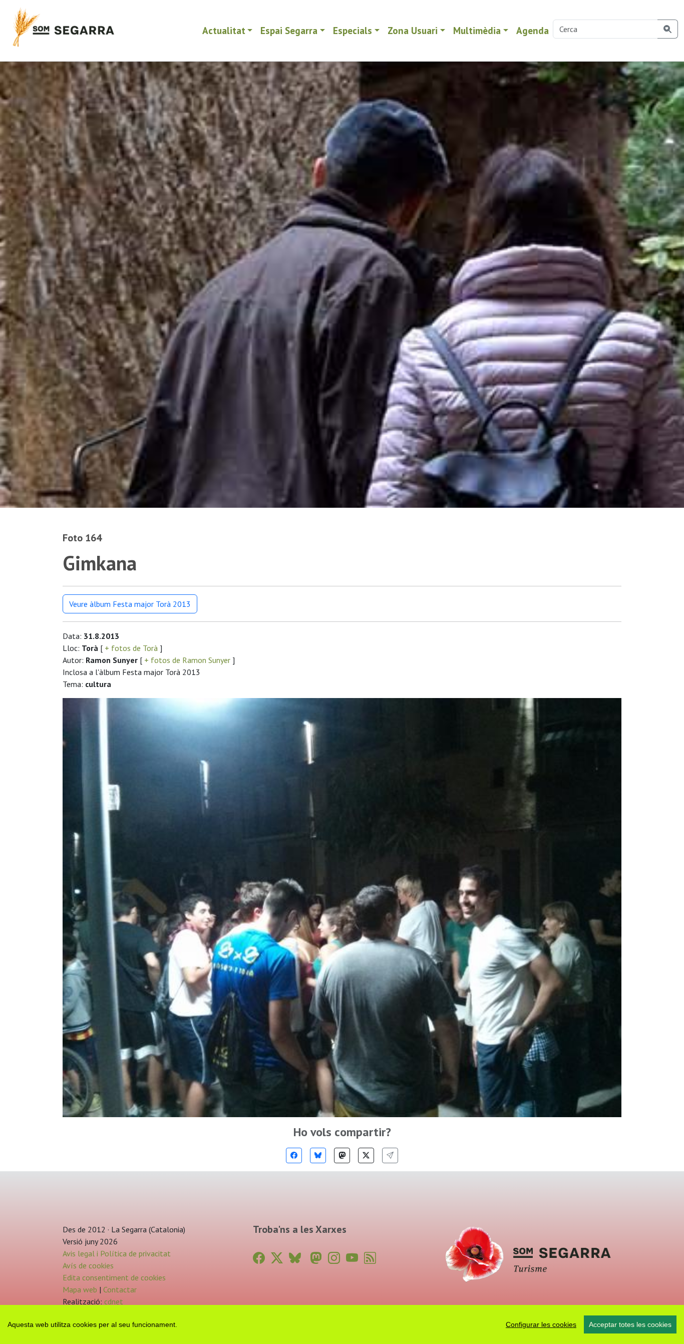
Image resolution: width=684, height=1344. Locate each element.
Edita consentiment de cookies (114, 1277)
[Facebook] (294, 1155)
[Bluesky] (318, 1155)
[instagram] (334, 1258)
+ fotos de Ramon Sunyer (187, 660)
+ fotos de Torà (131, 648)
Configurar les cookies (541, 1324)
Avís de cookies (88, 1265)
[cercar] (667, 29)
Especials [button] (352, 30)
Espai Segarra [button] (288, 30)
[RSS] (370, 1258)
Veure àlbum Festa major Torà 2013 (130, 604)
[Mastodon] (342, 1155)
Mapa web (80, 1289)
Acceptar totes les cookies (630, 1324)
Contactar (120, 1289)
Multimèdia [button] (477, 30)
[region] (342, 1324)
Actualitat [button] (223, 30)
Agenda (532, 30)
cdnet (112, 1301)
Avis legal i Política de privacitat (117, 1253)
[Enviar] (390, 1155)
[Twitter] (366, 1155)
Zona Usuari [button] (413, 30)
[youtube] (352, 1258)
